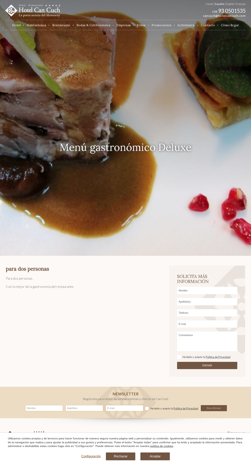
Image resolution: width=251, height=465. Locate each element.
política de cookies (161, 446)
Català (209, 3)
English (230, 3)
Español (219, 3)
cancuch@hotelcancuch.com (224, 15)
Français (241, 3)
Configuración (91, 456)
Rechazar (120, 456)
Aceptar (155, 456)
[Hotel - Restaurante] (32, 9)
